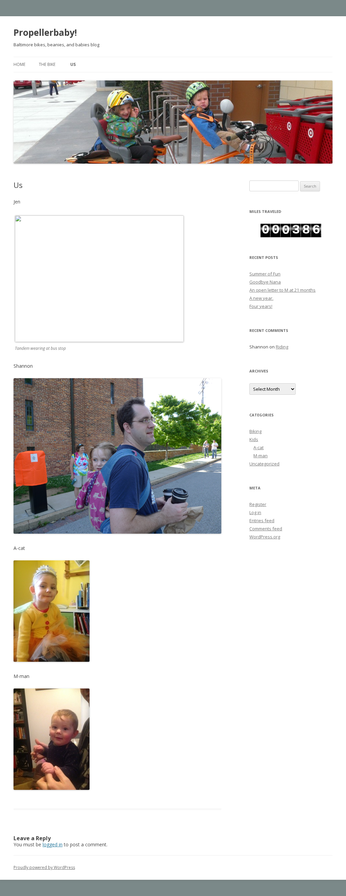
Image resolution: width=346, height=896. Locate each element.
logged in (53, 844)
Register (257, 504)
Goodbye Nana (265, 282)
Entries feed (261, 520)
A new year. (261, 298)
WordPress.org (264, 537)
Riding (282, 347)
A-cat (258, 447)
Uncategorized (264, 464)
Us (73, 64)
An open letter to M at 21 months (282, 290)
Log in (255, 512)
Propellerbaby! (45, 32)
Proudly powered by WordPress (44, 867)
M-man (260, 456)
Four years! (260, 306)
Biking (255, 431)
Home (19, 64)
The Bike (47, 64)
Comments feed (265, 529)
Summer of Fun (264, 274)
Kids (253, 439)
